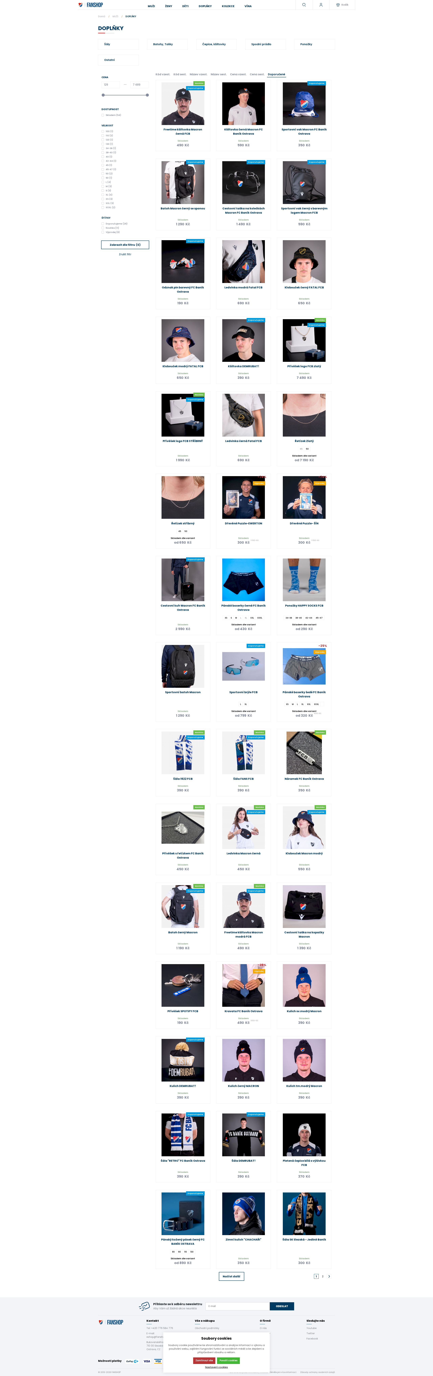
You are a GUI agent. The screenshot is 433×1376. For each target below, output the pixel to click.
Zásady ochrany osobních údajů (317, 1372)
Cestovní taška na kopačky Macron (304, 934)
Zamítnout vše (204, 1360)
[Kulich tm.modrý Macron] (304, 1060)
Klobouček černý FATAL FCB (304, 287)
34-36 (289, 617)
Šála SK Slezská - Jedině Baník (304, 1240)
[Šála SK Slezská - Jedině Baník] (304, 1214)
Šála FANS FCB (243, 779)
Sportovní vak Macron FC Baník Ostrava (304, 132)
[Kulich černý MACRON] (243, 1060)
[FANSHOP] (91, 4)
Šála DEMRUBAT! (244, 1161)
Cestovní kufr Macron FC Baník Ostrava (183, 608)
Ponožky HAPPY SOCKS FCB (304, 606)
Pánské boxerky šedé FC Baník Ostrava (304, 694)
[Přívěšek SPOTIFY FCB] (183, 985)
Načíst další (231, 1276)
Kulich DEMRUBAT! (183, 1086)
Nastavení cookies (216, 1367)
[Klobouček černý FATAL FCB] (304, 261)
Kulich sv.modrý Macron (304, 1011)
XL (246, 704)
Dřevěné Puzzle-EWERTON (243, 523)
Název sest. (219, 74)
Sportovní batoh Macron (183, 692)
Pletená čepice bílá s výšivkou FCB (304, 1163)
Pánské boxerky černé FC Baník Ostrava (243, 608)
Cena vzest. (238, 74)
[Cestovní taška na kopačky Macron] (304, 906)
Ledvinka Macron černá (243, 853)
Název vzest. (198, 74)
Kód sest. (180, 74)
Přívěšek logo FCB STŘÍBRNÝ (183, 441)
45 (179, 531)
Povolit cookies (228, 1360)
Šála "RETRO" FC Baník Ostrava (183, 1161)
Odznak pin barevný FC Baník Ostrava (183, 290)
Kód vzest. (163, 74)
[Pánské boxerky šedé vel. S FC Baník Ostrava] (322, 704)
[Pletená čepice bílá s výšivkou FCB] (304, 1135)
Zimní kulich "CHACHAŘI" (243, 1240)
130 (191, 1251)
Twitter (310, 1333)
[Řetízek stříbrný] (183, 497)
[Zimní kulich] (243, 1214)
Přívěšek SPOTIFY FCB (182, 1011)
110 (185, 1251)
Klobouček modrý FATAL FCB (183, 366)
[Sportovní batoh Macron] (183, 666)
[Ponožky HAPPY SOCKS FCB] (304, 580)
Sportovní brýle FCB (243, 692)
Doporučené (276, 74)
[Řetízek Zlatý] (304, 415)
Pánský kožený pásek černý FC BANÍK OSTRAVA (183, 1242)
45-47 (319, 617)
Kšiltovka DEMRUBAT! (243, 366)
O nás (263, 1328)
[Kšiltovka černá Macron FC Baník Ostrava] (243, 104)
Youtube (311, 1328)
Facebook (312, 1338)
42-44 (308, 617)
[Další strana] (329, 1276)
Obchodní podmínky (207, 1328)
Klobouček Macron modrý (304, 853)
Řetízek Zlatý (304, 441)
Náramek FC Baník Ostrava (304, 779)
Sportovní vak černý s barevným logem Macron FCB (304, 211)
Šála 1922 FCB (183, 779)
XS (226, 617)
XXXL (259, 617)
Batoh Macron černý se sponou (183, 208)
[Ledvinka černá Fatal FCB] (243, 415)
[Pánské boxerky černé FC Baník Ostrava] (243, 580)
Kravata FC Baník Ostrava (244, 1011)
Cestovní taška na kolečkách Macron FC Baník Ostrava (243, 211)
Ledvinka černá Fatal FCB (243, 441)
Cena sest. (257, 74)
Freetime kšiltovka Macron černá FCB (183, 132)
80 (173, 1251)
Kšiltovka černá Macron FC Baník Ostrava (243, 132)
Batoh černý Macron (183, 932)
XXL (252, 617)
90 (179, 1251)
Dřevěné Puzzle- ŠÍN (304, 523)
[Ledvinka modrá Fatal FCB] (243, 261)
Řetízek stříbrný (183, 523)
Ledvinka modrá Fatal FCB (243, 287)
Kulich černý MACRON (243, 1086)
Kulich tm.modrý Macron (304, 1086)
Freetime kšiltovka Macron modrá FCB (243, 934)
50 (307, 448)
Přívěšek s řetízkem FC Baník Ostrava (183, 855)
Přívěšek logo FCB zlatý (304, 366)
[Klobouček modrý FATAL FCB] (183, 340)
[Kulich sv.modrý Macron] (304, 985)
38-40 (298, 617)
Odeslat (282, 1306)
